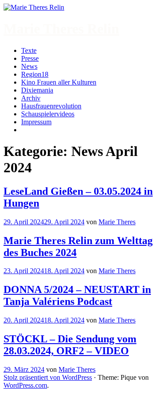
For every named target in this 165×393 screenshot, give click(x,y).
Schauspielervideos (47, 114)
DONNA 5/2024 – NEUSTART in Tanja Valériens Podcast (77, 295)
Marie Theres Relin (61, 29)
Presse (30, 58)
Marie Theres (117, 222)
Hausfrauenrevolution (51, 106)
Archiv (30, 98)
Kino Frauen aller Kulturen (58, 82)
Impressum (36, 122)
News (29, 66)
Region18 (34, 74)
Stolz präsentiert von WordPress (48, 377)
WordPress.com (25, 385)
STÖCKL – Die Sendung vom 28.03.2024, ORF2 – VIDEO (70, 344)
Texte (29, 50)
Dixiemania (37, 90)
